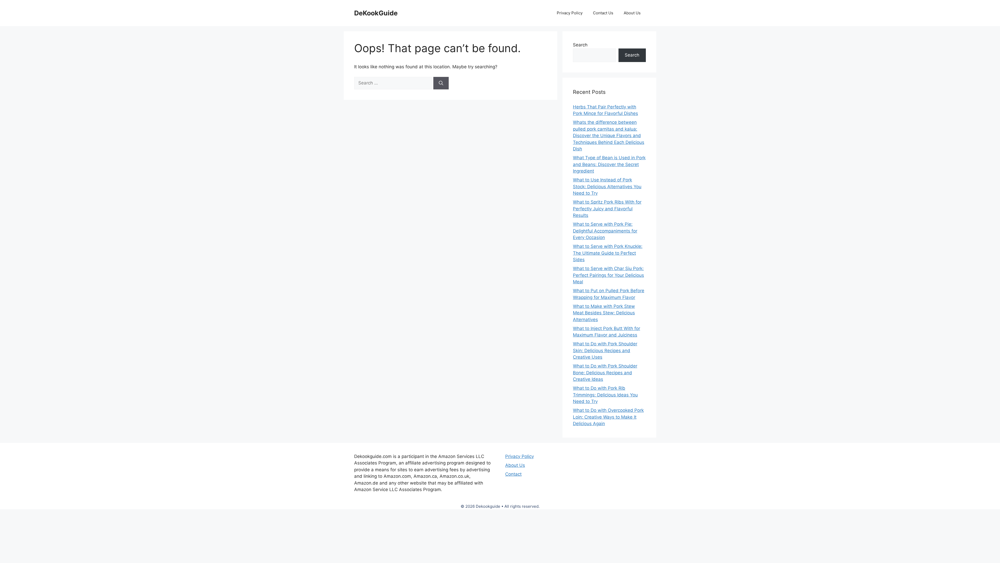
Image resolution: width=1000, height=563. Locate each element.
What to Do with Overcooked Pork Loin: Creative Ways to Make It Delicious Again (608, 417)
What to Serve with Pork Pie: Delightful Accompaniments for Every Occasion (605, 231)
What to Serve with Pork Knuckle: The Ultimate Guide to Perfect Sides (607, 253)
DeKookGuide (376, 13)
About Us (632, 12)
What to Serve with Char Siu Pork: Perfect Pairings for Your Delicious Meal (608, 275)
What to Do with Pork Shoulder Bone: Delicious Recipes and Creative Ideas (605, 372)
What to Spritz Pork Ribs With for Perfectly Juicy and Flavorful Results (607, 208)
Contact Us (603, 12)
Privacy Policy (570, 12)
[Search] (441, 83)
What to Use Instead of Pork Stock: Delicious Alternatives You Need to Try (607, 186)
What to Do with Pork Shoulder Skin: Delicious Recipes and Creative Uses (605, 350)
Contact (513, 474)
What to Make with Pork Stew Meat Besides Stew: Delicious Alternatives (604, 313)
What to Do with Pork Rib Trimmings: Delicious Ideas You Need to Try (605, 394)
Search (580, 44)
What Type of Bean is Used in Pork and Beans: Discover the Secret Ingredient (609, 164)
